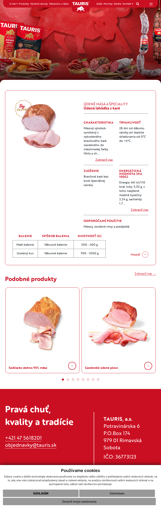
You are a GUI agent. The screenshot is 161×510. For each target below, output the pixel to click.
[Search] (137, 4)
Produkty (24, 3)
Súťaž (99, 3)
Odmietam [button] (117, 493)
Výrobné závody (39, 3)
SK (151, 3)
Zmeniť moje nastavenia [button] (79, 501)
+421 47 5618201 (23, 437)
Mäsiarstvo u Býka (59, 3)
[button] (62, 379)
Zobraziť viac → (145, 273)
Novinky (108, 3)
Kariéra (117, 3)
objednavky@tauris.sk (30, 444)
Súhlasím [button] (40, 493)
